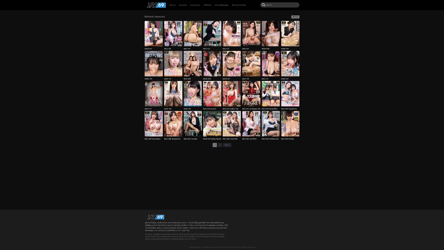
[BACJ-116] (251, 64)
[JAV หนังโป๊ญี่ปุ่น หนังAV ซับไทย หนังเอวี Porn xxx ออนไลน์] (155, 7)
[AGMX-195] (290, 34)
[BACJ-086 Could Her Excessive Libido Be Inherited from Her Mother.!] (232, 124)
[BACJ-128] (173, 34)
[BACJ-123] (212, 34)
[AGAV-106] (173, 94)
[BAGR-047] (154, 34)
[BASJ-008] (193, 64)
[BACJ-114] (271, 64)
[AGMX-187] (290, 64)
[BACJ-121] (232, 34)
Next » (227, 145)
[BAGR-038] (212, 64)
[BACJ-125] (193, 34)
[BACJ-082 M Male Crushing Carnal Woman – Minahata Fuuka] (290, 124)
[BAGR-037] (232, 64)
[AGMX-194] (154, 64)
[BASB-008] (271, 34)
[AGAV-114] (173, 64)
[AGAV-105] (193, 94)
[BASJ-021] (251, 34)
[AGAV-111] (154, 94)
